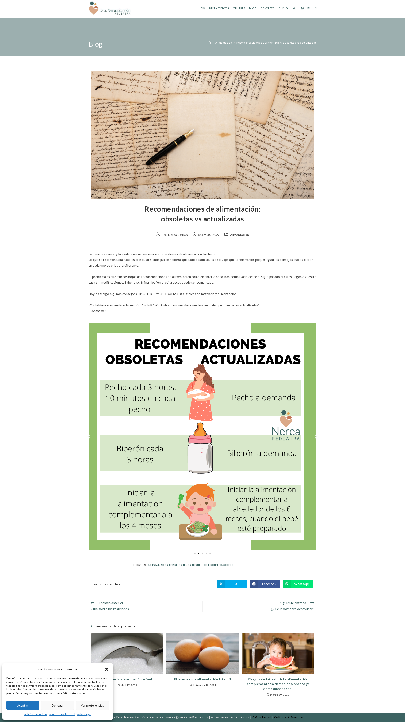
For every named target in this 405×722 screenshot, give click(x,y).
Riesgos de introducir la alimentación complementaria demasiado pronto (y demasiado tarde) (278, 684)
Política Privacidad (289, 717)
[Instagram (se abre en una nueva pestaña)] (308, 8)
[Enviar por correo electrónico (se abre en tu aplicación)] (315, 8)
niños (187, 565)
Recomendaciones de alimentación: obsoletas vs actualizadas (276, 42)
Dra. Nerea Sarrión (175, 234)
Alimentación (239, 234)
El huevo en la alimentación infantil (202, 679)
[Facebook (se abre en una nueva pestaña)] (302, 8)
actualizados (158, 565)
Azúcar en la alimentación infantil (127, 679)
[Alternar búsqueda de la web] (294, 8)
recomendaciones (220, 565)
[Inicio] (209, 42)
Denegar (57, 705)
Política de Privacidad (62, 714)
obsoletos (199, 565)
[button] (107, 669)
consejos (175, 565)
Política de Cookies (35, 714)
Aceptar (22, 705)
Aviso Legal (84, 714)
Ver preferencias (92, 705)
